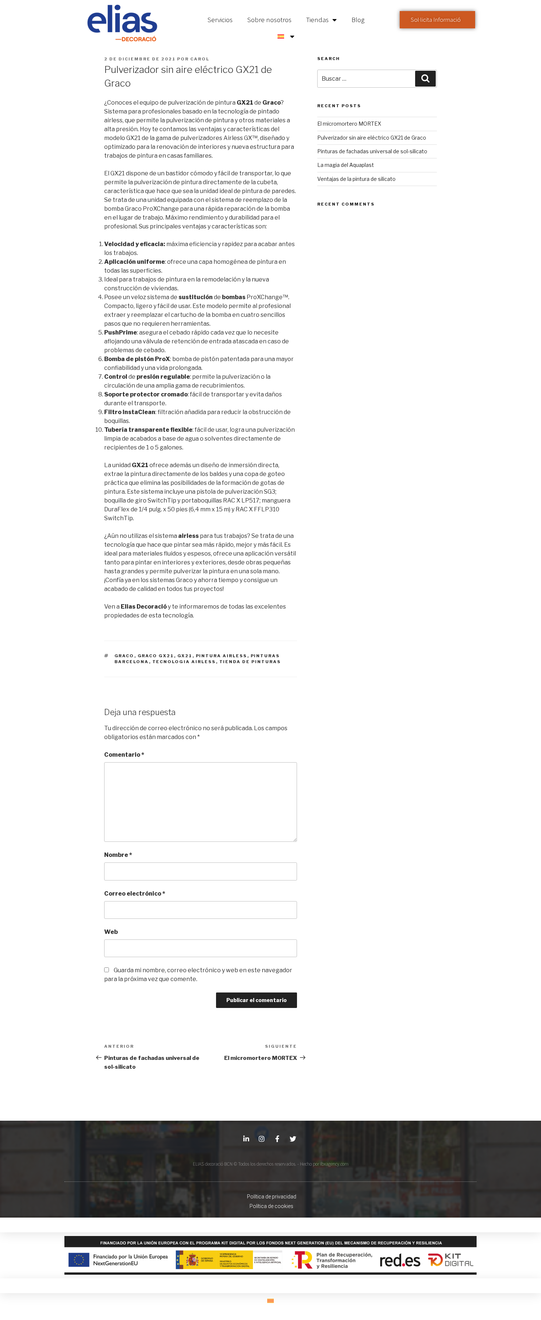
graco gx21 (156, 655)
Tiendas (317, 19)
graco (124, 655)
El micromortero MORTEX (349, 123)
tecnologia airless (184, 661)
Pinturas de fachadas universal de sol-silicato (372, 151)
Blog (357, 19)
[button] (437, 19)
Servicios (220, 19)
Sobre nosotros (269, 19)
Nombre (118, 854)
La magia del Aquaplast (345, 165)
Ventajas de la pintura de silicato (356, 179)
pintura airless (221, 655)
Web (111, 931)
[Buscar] (425, 78)
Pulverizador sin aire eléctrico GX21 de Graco (371, 137)
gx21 (184, 655)
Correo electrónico (134, 893)
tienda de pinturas (250, 661)
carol (199, 59)
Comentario (124, 754)
